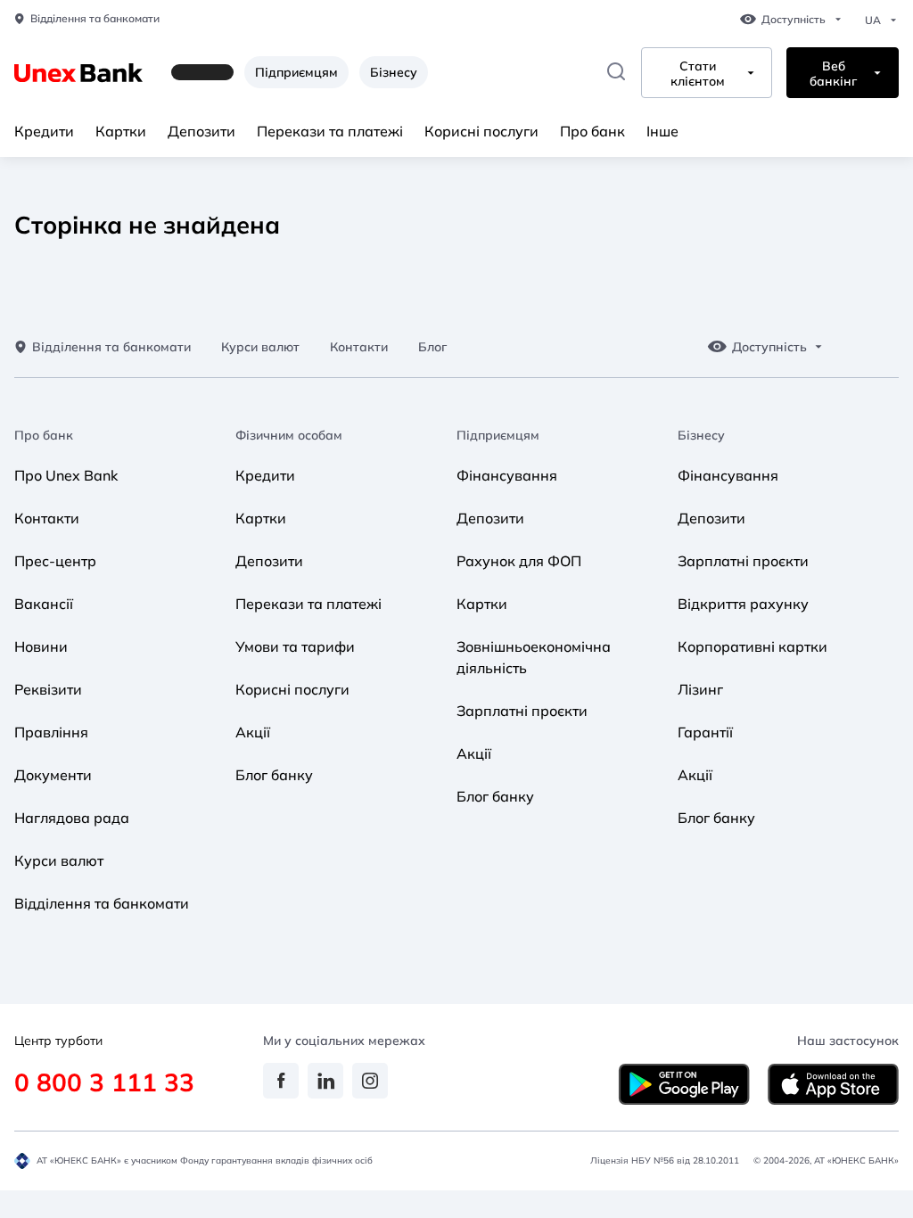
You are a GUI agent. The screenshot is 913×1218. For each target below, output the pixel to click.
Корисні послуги (481, 131)
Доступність (793, 19)
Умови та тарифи (295, 646)
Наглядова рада (71, 818)
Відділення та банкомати (95, 18)
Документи (53, 775)
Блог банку (274, 775)
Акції (252, 732)
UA (873, 20)
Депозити (201, 131)
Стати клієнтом (697, 74)
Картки (120, 131)
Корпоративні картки (752, 646)
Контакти (359, 347)
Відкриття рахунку (743, 604)
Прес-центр (55, 561)
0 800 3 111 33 (104, 1082)
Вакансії (43, 604)
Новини (41, 646)
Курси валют (260, 347)
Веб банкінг (833, 74)
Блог (432, 347)
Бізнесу (393, 72)
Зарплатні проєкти (522, 711)
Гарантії (705, 732)
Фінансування (506, 475)
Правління (51, 732)
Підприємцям (296, 72)
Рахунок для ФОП (518, 561)
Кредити (44, 131)
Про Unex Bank (66, 475)
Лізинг (700, 689)
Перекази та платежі (330, 131)
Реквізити (48, 689)
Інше (662, 131)
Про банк (592, 131)
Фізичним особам (288, 435)
